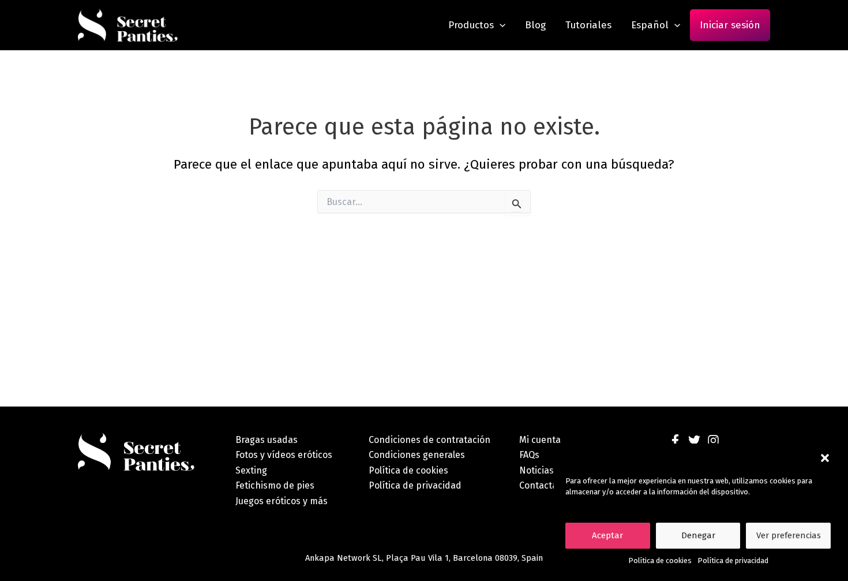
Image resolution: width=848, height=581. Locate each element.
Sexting (251, 470)
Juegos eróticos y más (281, 501)
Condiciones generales (417, 454)
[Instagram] (713, 440)
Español (650, 25)
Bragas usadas (266, 439)
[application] (499, 25)
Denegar (698, 535)
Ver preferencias (788, 535)
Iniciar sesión (730, 25)
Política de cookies (660, 560)
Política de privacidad (732, 560)
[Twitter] (694, 440)
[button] (825, 458)
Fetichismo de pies (274, 485)
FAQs (529, 454)
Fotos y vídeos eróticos (283, 454)
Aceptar (607, 535)
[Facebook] (675, 440)
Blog (535, 25)
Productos (471, 25)
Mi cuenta (540, 439)
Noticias (536, 470)
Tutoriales (588, 25)
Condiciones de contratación (429, 439)
